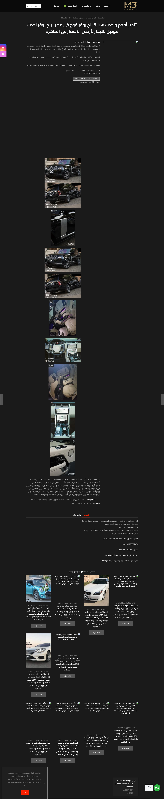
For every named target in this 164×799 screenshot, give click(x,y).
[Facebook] (90, 503)
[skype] (73, 503)
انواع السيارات (86, 6)
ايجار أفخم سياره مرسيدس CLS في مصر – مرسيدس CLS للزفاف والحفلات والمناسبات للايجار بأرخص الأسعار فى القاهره (96, 742)
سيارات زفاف (47, 499)
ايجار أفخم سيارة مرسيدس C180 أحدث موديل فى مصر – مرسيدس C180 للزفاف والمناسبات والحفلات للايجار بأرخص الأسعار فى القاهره (67, 749)
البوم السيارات (90, 17)
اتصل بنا (57, 6)
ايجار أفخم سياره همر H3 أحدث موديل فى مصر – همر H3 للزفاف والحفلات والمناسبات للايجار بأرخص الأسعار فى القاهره (38, 749)
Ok (25, 792)
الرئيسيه (107, 6)
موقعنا (105, 560)
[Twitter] (93, 503)
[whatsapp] (75, 503)
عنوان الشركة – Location (128, 549)
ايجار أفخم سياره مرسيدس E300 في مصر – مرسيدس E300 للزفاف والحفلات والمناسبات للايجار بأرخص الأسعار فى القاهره (67, 664)
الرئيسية (101, 17)
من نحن (97, 6)
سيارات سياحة (78, 17)
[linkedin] (78, 503)
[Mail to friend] (81, 503)
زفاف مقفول (58, 499)
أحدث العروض (70, 6)
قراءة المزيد (125, 623)
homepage (70, 499)
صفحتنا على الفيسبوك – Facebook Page (121, 555)
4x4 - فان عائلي (65, 17)
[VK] (87, 503)
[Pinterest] (84, 503)
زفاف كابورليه (43, 605)
